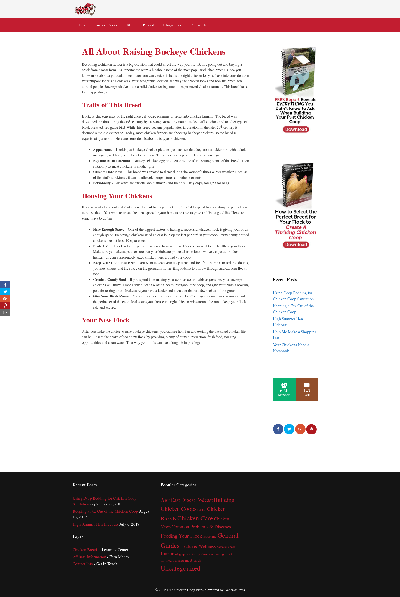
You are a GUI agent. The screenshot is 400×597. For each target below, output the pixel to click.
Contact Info (83, 563)
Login (220, 24)
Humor (167, 553)
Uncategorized (180, 567)
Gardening (209, 536)
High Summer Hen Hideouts (96, 524)
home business (226, 547)
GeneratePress (235, 589)
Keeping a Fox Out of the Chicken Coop (105, 511)
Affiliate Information (89, 556)
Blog (130, 24)
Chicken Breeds (86, 549)
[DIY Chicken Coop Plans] (86, 8)
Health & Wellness (198, 546)
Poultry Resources (202, 554)
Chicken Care (195, 518)
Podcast (148, 24)
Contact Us (198, 24)
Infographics (172, 24)
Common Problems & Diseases (201, 526)
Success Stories (106, 24)
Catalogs (201, 509)
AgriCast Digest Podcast (187, 500)
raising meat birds (187, 560)
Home (81, 24)
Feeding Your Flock (181, 535)
